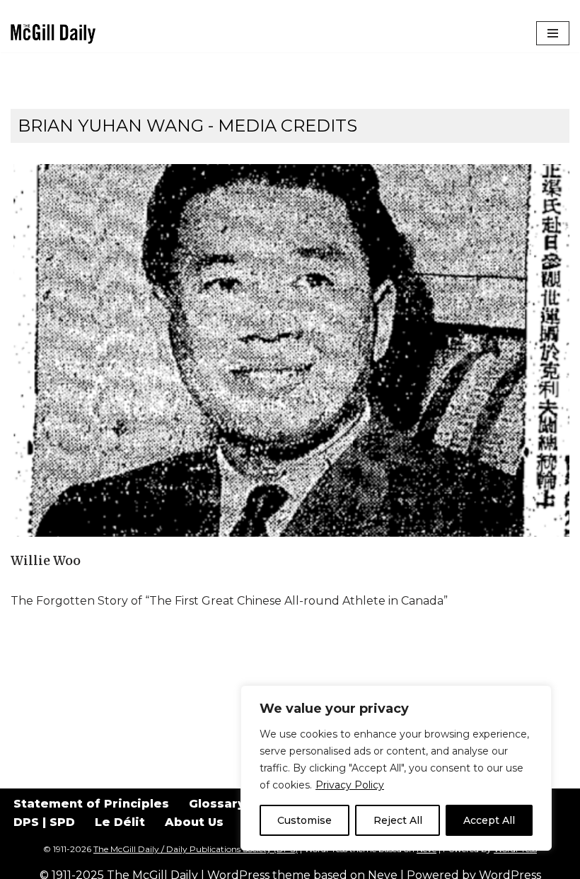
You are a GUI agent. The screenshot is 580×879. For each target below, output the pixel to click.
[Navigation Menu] (552, 33)
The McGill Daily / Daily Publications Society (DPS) (195, 849)
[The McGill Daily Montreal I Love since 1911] (53, 33)
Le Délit (120, 822)
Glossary (217, 803)
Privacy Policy (349, 785)
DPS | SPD (44, 822)
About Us (194, 822)
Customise (304, 820)
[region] (396, 768)
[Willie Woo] (290, 350)
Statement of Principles (91, 803)
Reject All (397, 820)
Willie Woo (46, 561)
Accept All (489, 820)
